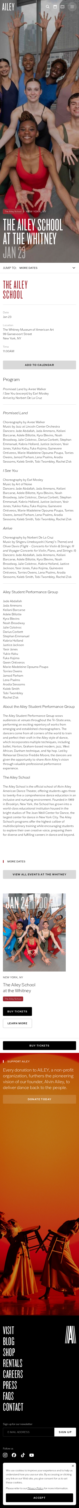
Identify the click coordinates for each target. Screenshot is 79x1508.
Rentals (12, 1363)
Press (10, 1385)
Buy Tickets (17, 1011)
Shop (9, 1352)
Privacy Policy (36, 1488)
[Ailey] (10, 7)
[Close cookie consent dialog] (73, 1466)
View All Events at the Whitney (39, 874)
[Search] (47, 7)
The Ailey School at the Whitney (19, 987)
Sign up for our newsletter (17, 1424)
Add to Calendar (39, 365)
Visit (8, 1330)
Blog (9, 1341)
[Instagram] (5, 1455)
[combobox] (49, 268)
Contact (13, 1407)
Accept (39, 1497)
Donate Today (39, 1099)
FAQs (8, 1396)
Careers (13, 1374)
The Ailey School (13, 998)
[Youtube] (31, 1455)
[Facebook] (14, 1455)
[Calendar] (55, 7)
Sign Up (65, 1432)
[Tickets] (63, 7)
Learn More (17, 1023)
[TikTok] (23, 1455)
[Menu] (72, 6)
